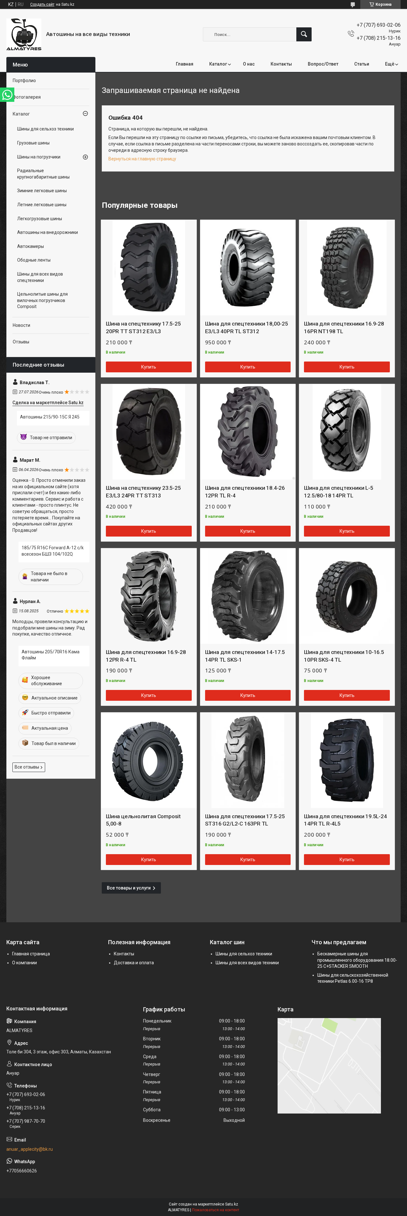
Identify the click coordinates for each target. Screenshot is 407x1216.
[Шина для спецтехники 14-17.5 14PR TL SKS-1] (248, 596)
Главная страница (31, 953)
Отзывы (21, 341)
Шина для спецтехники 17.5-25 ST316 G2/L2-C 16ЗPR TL (245, 820)
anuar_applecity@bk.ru (29, 1149)
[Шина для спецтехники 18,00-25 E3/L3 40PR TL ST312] (248, 267)
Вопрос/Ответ (323, 64)
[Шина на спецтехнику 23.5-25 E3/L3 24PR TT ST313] (149, 432)
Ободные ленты (34, 260)
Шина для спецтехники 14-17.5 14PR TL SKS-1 (245, 656)
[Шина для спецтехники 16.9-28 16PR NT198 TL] (347, 267)
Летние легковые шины (41, 204)
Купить (148, 366)
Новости (21, 325)
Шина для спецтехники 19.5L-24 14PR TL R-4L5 (345, 820)
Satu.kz (231, 1204)
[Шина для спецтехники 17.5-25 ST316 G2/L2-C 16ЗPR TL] (248, 760)
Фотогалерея (27, 97)
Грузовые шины (33, 142)
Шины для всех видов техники (247, 962)
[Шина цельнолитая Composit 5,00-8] (149, 760)
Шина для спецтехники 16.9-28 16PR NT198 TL (344, 327)
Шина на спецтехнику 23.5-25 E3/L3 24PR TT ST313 (143, 492)
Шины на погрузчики (38, 156)
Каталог (218, 64)
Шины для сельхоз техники (45, 128)
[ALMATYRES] (23, 34)
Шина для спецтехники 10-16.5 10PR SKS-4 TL (344, 656)
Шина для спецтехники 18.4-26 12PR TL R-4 (245, 492)
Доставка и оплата (134, 962)
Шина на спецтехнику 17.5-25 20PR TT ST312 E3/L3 (143, 327)
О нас (249, 64)
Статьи (361, 64)
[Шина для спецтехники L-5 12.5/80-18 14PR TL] (347, 432)
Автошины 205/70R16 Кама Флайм (50, 655)
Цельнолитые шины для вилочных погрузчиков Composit (42, 300)
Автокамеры (30, 246)
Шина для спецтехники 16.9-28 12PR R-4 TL (146, 656)
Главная (184, 64)
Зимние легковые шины (42, 190)
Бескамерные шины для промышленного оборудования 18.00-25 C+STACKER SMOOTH (357, 960)
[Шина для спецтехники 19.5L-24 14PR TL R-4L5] (347, 760)
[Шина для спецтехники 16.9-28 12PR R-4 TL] (149, 596)
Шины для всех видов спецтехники (40, 277)
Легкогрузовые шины (39, 218)
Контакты (281, 64)
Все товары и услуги (129, 887)
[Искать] (304, 34)
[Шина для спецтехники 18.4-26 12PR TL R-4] (248, 432)
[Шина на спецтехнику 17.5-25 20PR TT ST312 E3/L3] (149, 267)
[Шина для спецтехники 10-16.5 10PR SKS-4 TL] (347, 596)
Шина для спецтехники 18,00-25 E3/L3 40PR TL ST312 (246, 327)
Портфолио (24, 80)
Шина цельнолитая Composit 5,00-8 (143, 820)
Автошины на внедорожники (47, 232)
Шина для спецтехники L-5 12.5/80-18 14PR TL (338, 492)
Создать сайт (42, 4)
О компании (24, 962)
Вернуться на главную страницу (142, 158)
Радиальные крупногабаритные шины (43, 173)
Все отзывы (27, 767)
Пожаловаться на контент (215, 1210)
